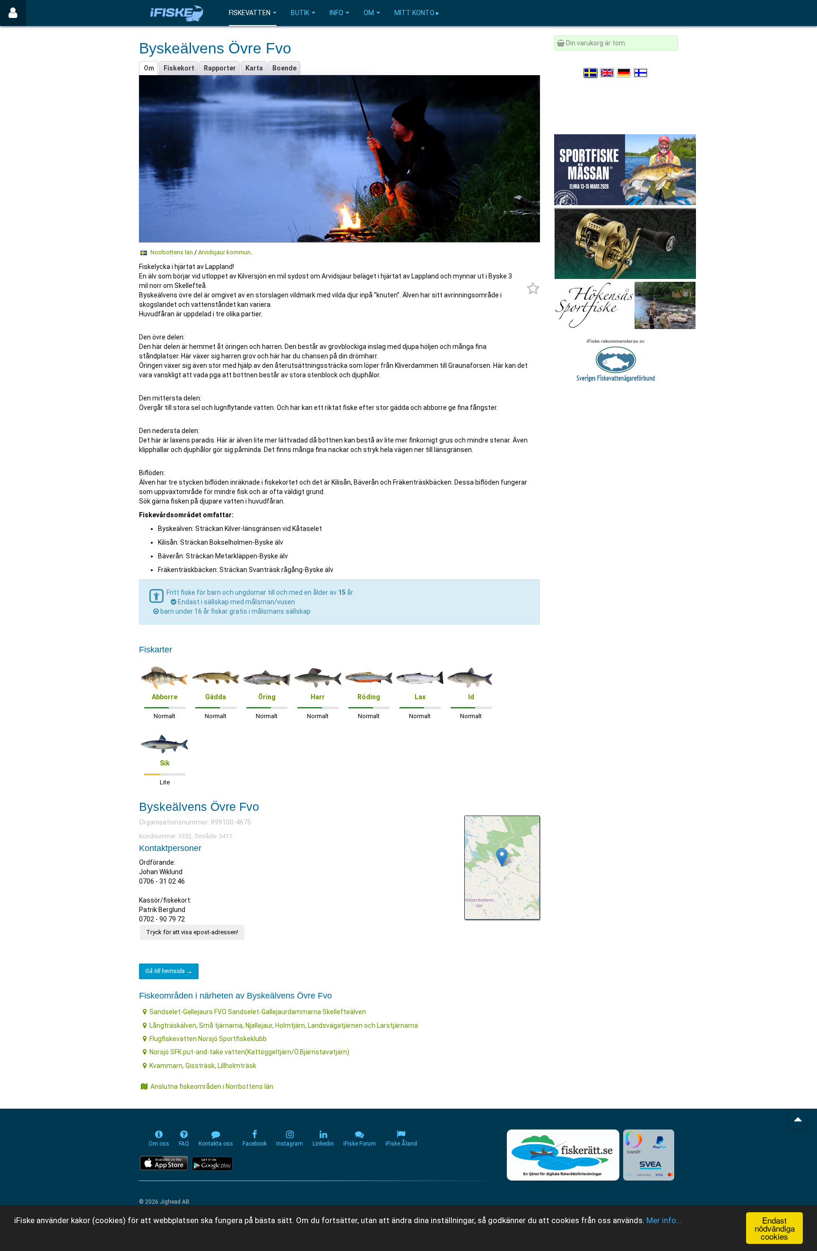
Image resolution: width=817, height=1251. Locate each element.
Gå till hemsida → (168, 970)
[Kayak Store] (625, 243)
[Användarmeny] (13, 13)
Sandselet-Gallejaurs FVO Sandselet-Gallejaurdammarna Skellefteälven (257, 1012)
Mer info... (664, 1220)
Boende (284, 68)
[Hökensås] (624, 305)
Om (369, 13)
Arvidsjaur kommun (224, 252)
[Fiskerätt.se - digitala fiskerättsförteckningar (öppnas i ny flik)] (563, 1155)
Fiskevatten (249, 13)
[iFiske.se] (177, 13)
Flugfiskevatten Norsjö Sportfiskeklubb (208, 1038)
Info (336, 13)
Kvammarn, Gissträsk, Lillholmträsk (202, 1065)
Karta (254, 68)
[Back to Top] (798, 1119)
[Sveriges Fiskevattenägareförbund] (616, 359)
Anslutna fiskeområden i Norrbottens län (211, 1086)
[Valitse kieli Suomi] (641, 73)
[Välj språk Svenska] (591, 73)
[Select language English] (607, 73)
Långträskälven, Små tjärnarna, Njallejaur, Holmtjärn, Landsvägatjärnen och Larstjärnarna (283, 1025)
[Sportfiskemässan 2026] (625, 169)
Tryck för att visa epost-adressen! (192, 932)
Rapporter (220, 68)
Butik (300, 13)
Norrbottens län (171, 252)
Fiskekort (179, 68)
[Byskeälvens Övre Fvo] (502, 857)
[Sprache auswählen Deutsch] (624, 73)
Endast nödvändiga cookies (775, 1228)
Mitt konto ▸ (416, 13)
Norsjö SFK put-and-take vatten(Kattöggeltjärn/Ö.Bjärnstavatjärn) (249, 1052)
